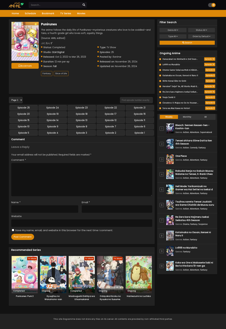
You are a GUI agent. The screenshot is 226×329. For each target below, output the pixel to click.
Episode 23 (82, 107)
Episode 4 (52, 132)
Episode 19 (53, 114)
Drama (186, 224)
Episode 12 (110, 120)
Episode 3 (81, 132)
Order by (201, 36)
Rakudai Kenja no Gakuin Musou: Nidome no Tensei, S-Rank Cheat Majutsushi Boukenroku (194, 174)
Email (86, 202)
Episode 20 (24, 114)
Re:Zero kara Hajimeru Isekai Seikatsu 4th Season (192, 218)
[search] (83, 5)
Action (186, 132)
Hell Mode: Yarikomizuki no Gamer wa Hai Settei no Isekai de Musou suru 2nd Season (194, 189)
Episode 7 (110, 126)
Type (172, 36)
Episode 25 (24, 107)
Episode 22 (111, 107)
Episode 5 (23, 132)
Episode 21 (139, 107)
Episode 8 (81, 126)
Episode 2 (110, 132)
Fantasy (47, 73)
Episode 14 (53, 120)
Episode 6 (139, 126)
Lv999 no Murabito (186, 247)
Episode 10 (23, 126)
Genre (172, 30)
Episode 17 (110, 114)
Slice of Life (61, 73)
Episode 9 (52, 126)
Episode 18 (82, 114)
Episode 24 (52, 107)
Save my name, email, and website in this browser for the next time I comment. (64, 230)
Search (188, 42)
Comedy (194, 147)
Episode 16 (140, 114)
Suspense (203, 224)
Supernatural (206, 132)
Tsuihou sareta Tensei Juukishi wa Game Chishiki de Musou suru (194, 203)
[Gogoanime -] (16, 7)
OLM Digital (58, 52)
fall (55, 66)
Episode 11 (139, 120)
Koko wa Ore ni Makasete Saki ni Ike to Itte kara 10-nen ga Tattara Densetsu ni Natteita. (194, 266)
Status (200, 30)
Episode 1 (140, 132)
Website (16, 216)
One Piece (181, 156)
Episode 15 (23, 120)
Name (16, 202)
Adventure (194, 132)
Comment (18, 160)
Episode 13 (81, 120)
